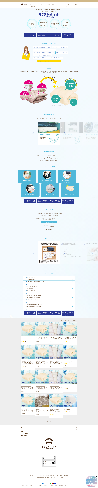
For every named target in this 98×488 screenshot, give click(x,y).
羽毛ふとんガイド (43, 475)
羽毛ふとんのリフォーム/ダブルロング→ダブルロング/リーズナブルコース (27, 388)
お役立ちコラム (24, 435)
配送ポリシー (56, 485)
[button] (31, 4)
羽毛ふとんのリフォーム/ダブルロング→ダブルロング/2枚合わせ (70, 386)
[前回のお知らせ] (21, 1)
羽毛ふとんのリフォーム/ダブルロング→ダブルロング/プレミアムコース (56, 388)
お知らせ (22, 431)
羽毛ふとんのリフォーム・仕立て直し (26, 337)
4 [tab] (48, 146)
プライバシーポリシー (49, 477)
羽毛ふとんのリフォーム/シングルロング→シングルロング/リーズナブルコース (27, 340)
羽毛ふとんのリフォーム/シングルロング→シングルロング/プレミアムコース (56, 338)
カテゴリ (31, 4)
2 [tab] (45, 146)
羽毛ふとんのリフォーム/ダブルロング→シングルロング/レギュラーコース (42, 363)
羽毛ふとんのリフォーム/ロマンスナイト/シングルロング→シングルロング (42, 411)
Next (65, 133)
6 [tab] (51, 146)
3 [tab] (46, 146)
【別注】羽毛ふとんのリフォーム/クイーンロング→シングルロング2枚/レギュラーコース (56, 411)
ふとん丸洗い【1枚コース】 (68, 409)
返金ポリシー (41, 485)
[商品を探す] (67, 7)
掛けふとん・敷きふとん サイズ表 (52, 475)
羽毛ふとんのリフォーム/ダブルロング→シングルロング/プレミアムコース (56, 363)
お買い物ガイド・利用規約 (63, 475)
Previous (33, 133)
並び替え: (62, 320)
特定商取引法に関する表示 (39, 477)
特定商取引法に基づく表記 (63, 485)
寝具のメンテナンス (38, 409)
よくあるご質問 (60, 477)
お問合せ (55, 477)
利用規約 (52, 485)
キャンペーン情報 (24, 433)
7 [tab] (52, 146)
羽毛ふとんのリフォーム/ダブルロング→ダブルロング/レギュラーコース (42, 388)
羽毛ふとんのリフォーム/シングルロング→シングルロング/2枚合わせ (70, 338)
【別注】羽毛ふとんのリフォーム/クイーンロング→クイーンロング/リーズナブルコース (27, 411)
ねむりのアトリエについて (34, 475)
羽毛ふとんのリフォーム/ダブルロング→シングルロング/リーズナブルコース (27, 363)
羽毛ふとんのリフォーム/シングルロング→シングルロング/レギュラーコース (42, 338)
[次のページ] (53, 422)
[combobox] (49, 7)
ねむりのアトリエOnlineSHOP (27, 485)
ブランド (36, 4)
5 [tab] (49, 146)
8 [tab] (54, 146)
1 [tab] (43, 146)
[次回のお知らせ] (77, 1)
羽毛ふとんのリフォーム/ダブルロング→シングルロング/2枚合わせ (70, 362)
